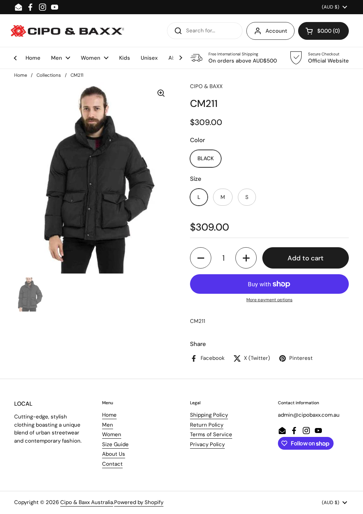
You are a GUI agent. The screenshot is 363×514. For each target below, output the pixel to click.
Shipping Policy (209, 414)
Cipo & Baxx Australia (86, 502)
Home (20, 75)
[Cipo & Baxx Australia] (67, 31)
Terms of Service (211, 434)
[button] (323, 31)
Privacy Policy (207, 444)
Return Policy (206, 424)
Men (107, 424)
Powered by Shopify (138, 502)
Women (111, 434)
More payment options (269, 300)
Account (276, 30)
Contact (112, 463)
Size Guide (115, 444)
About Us (113, 454)
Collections (49, 75)
